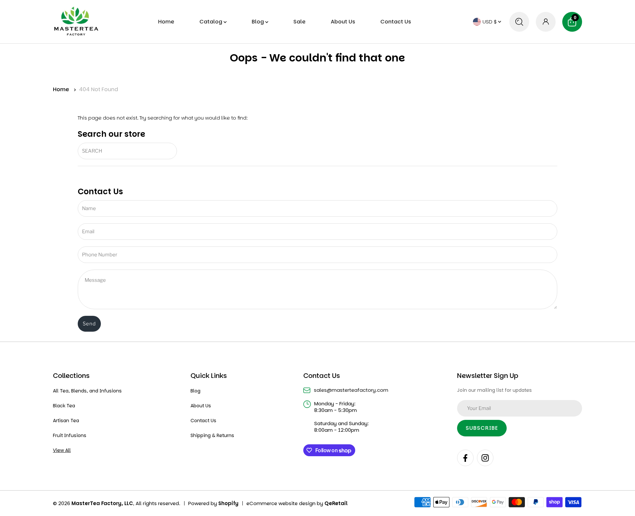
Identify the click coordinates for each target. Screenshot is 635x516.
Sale (299, 21)
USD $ (490, 21)
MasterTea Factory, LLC (102, 503)
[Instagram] (485, 458)
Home (166, 21)
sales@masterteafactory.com (351, 390)
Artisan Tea (66, 420)
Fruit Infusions (69, 435)
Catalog (211, 21)
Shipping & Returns (212, 435)
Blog (258, 21)
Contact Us (203, 420)
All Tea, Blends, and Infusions (87, 390)
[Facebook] (465, 458)
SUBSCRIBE (482, 428)
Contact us (395, 21)
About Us (343, 21)
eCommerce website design (281, 503)
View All (62, 450)
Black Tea (64, 405)
